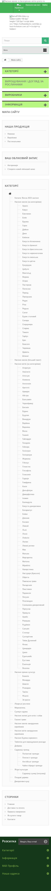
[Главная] (10, 194)
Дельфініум (27, 490)
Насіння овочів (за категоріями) (28, 202)
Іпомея (25, 498)
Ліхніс (24, 534)
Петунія (25, 597)
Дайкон (25, 230)
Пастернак (26, 285)
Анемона (26, 380)
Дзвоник (25, 518)
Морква (25, 277)
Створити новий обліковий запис (21, 169)
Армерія (25, 392)
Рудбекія (26, 625)
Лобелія (25, 538)
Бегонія (25, 407)
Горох (24, 226)
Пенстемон (27, 589)
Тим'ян (25, 692)
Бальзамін (26, 399)
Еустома (26, 660)
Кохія (24, 486)
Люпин (25, 542)
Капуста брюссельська (32, 249)
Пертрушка (27, 297)
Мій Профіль (10, 865)
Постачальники (14, 141)
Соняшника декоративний (33, 605)
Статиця (25, 633)
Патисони (26, 289)
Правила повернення (16, 812)
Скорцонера (27, 324)
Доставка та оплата (15, 808)
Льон (24, 530)
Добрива (18, 746)
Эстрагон (26, 700)
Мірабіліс (26, 565)
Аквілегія (26, 372)
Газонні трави (20, 720)
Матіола (25, 561)
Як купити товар (14, 816)
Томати (25, 332)
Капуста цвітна (28, 261)
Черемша (26, 348)
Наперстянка (27, 569)
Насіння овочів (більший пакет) (28, 360)
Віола (24, 431)
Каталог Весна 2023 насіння (27, 198)
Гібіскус (25, 463)
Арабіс (25, 617)
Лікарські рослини (22, 704)
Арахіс (25, 206)
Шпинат (25, 356)
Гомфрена (26, 482)
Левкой (25, 526)
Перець (25, 293)
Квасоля (26, 344)
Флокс (25, 644)
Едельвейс (27, 656)
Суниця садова (21, 712)
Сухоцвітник (27, 637)
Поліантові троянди (30, 754)
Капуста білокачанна (31, 241)
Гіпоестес (26, 467)
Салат (25, 312)
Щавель (25, 352)
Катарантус (27, 510)
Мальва (25, 554)
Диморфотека (28, 494)
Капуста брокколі (29, 245)
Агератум (26, 368)
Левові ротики (28, 546)
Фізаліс (25, 696)
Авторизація (12, 165)
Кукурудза (26, 265)
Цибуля (25, 269)
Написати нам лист (33, 5)
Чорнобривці (27, 403)
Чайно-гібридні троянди (32, 766)
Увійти (44, 5)
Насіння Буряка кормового (26, 738)
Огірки (25, 281)
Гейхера (25, 447)
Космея (25, 522)
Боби (24, 218)
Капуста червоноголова (32, 253)
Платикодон (27, 601)
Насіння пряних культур (25, 672)
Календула (27, 502)
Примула (26, 613)
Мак (24, 550)
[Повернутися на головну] (5, 60)
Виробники (13, 95)
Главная (10, 804)
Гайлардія (26, 439)
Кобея (24, 514)
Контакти (11, 819)
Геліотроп (26, 451)
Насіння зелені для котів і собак (28, 716)
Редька (25, 309)
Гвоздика (26, 443)
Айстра (25, 395)
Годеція (25, 478)
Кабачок (25, 237)
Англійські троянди (30, 762)
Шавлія (25, 684)
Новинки (11, 134)
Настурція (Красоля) (31, 573)
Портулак (26, 609)
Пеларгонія (27, 585)
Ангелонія (26, 384)
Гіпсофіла (26, 471)
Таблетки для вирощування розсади (30, 742)
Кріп (24, 340)
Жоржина (26, 459)
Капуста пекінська (30, 257)
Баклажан (26, 214)
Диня (24, 233)
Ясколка (25, 668)
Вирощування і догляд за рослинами (24, 83)
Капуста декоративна (31, 506)
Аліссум (25, 376)
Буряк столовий (29, 316)
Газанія (25, 435)
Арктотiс (26, 388)
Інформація (13, 104)
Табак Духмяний (29, 640)
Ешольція (26, 664)
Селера (25, 320)
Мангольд (26, 273)
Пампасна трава (29, 581)
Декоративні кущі (21, 781)
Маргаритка (27, 558)
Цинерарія (26, 648)
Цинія (24, 652)
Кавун (24, 210)
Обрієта (25, 577)
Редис (25, 301)
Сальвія (25, 629)
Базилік (25, 676)
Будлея (25, 415)
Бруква (25, 222)
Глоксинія (26, 475)
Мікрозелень (20, 708)
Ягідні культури (21, 769)
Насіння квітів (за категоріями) (28, 364)
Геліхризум (27, 455)
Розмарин (26, 688)
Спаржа (25, 328)
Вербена (26, 423)
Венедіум (26, 419)
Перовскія (26, 593)
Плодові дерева (21, 777)
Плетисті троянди (29, 758)
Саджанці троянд (22, 750)
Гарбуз (25, 336)
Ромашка (26, 621)
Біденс (25, 411)
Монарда (26, 680)
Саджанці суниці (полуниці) (33, 773)
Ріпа (24, 305)
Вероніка (26, 427)
